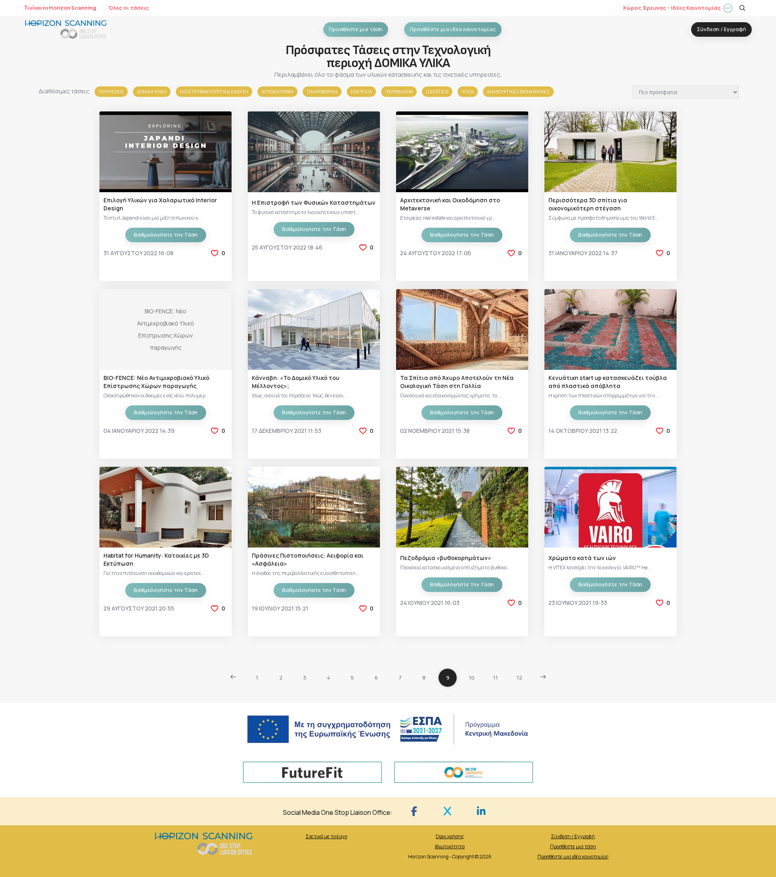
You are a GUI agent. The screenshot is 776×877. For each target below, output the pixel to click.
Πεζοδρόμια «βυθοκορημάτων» (445, 558)
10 (471, 677)
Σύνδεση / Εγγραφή (573, 836)
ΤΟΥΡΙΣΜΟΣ (111, 91)
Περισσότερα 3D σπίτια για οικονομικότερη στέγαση (587, 204)
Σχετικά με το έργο (326, 836)
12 (519, 677)
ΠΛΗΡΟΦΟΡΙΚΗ (322, 91)
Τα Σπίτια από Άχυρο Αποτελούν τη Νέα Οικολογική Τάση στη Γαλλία (457, 382)
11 (495, 677)
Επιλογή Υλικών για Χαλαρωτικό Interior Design (160, 204)
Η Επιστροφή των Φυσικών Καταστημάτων (313, 202)
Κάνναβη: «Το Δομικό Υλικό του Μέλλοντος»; (296, 382)
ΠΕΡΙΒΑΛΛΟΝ (399, 91)
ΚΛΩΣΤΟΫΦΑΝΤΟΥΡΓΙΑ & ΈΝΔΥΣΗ (214, 91)
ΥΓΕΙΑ (468, 91)
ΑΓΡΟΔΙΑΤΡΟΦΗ (277, 91)
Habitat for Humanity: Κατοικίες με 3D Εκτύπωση (156, 559)
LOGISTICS (437, 91)
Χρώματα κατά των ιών (582, 558)
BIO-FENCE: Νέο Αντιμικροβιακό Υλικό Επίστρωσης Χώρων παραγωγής (156, 382)
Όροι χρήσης (450, 836)
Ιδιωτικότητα (450, 846)
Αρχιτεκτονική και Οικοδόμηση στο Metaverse (450, 204)
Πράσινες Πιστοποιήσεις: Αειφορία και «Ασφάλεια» (307, 559)
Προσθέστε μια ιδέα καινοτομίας (573, 856)
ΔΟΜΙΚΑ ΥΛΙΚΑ (152, 91)
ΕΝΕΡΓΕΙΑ (361, 91)
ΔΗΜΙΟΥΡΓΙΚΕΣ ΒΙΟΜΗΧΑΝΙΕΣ (518, 91)
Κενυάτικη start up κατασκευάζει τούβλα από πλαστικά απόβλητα (607, 382)
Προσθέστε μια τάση (573, 846)
